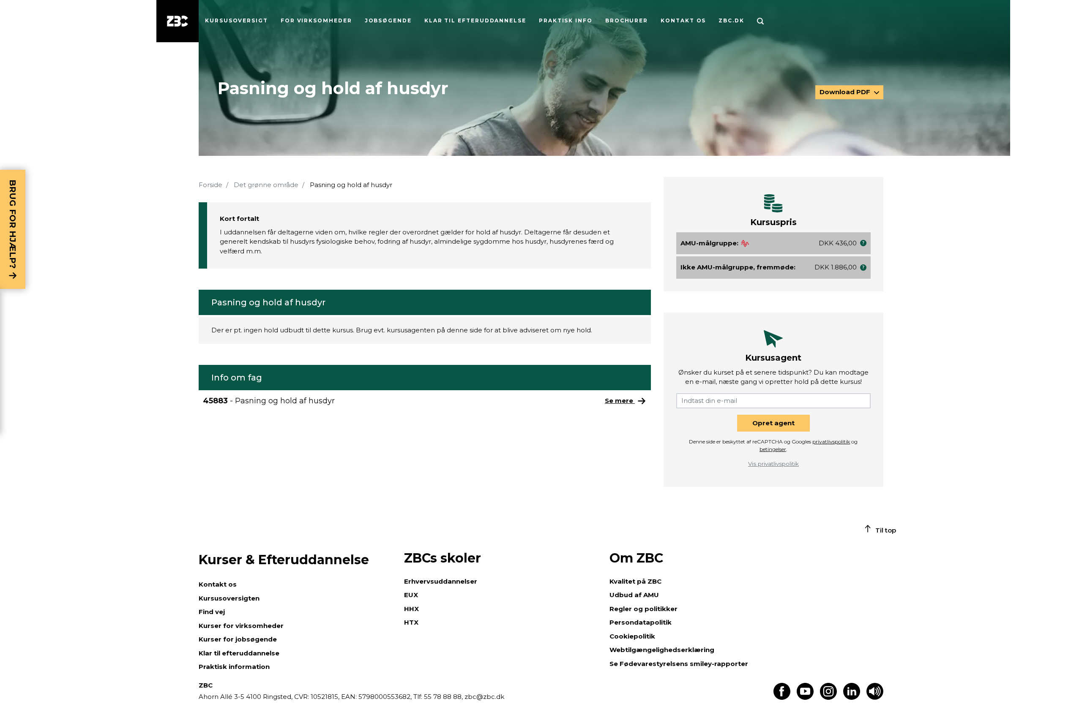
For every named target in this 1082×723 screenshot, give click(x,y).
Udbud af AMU (634, 595)
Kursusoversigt (236, 20)
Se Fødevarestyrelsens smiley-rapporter (678, 664)
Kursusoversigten (229, 598)
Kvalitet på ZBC (635, 581)
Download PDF (846, 92)
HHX (411, 609)
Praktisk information (234, 667)
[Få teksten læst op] (874, 697)
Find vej (212, 612)
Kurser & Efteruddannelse (284, 560)
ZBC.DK (731, 20)
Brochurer (626, 20)
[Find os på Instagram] (828, 697)
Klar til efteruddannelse (239, 653)
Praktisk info (566, 20)
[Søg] (760, 21)
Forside (210, 185)
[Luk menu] (177, 21)
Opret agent (773, 423)
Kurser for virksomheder (241, 626)
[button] (863, 243)
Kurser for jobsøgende (238, 639)
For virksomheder (316, 20)
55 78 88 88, (443, 697)
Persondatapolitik (640, 622)
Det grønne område (266, 185)
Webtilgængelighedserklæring (661, 650)
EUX (411, 595)
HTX (411, 622)
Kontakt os (683, 20)
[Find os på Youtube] (805, 697)
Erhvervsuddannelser (440, 581)
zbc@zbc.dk (484, 697)
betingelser (773, 449)
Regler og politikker (643, 609)
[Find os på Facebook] (781, 697)
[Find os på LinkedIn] (851, 697)
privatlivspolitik (831, 441)
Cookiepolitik (632, 636)
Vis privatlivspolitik (773, 463)
